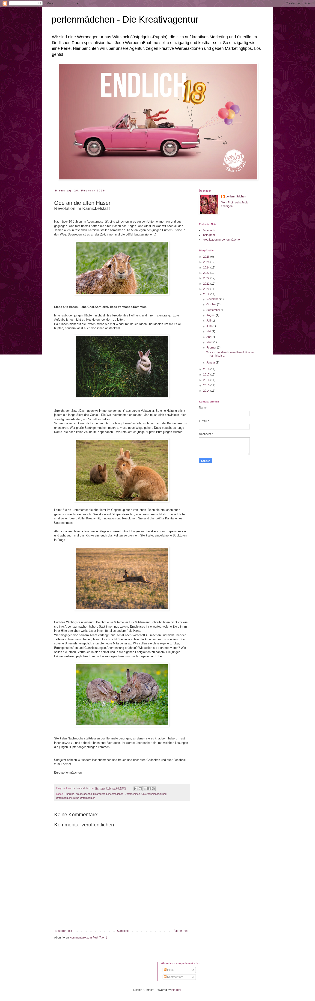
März (209, 342)
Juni (209, 326)
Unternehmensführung (153, 793)
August (211, 315)
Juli (208, 320)
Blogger (176, 990)
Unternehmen (132, 793)
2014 (206, 390)
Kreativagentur (84, 793)
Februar (211, 347)
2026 (206, 256)
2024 (206, 267)
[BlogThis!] (140, 788)
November (213, 299)
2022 (206, 278)
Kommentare (174, 977)
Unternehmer (87, 797)
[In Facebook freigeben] (149, 788)
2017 (206, 374)
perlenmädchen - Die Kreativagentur (124, 19)
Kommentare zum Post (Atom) (88, 937)
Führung (69, 793)
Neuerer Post (63, 930)
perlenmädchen (114, 793)
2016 (206, 380)
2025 (206, 262)
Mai (209, 331)
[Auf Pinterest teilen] (153, 788)
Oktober (211, 304)
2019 (206, 294)
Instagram (208, 235)
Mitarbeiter (99, 793)
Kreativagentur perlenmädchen (221, 239)
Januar (211, 362)
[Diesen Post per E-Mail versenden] (136, 788)
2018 (206, 369)
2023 (206, 272)
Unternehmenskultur (67, 797)
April (209, 337)
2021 (206, 283)
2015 (206, 385)
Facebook (208, 230)
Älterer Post (181, 930)
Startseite (123, 930)
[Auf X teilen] (144, 788)
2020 (206, 289)
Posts (170, 969)
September (213, 310)
